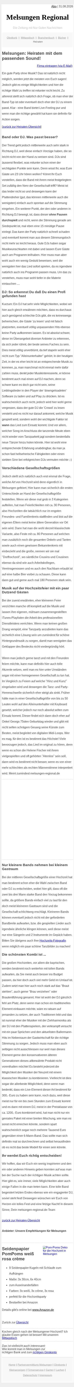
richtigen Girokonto (45, 1352)
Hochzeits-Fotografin (53, 940)
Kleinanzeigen (17, 1369)
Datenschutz (30, 1375)
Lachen (60, 1369)
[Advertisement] (37, 819)
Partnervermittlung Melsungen (35, 1364)
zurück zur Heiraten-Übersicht (22, 126)
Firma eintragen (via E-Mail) (54, 65)
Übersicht (22, 1322)
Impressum (45, 1375)
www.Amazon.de (43, 1309)
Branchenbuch (46, 37)
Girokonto (59, 1364)
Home (12, 1364)
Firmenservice (35, 1369)
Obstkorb (12, 37)
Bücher (62, 37)
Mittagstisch (27, 37)
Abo (54, 6)
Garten (50, 1369)
